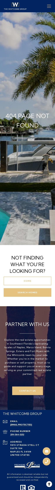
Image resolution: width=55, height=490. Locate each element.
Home (27, 281)
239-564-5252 (17, 434)
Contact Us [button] (27, 390)
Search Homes (27, 292)
